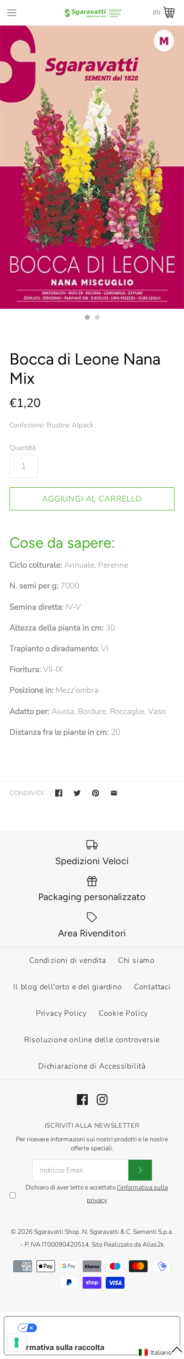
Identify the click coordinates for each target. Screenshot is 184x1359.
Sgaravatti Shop (56, 1231)
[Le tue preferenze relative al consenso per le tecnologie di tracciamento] (16, 1342)
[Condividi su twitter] (77, 793)
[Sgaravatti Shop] (92, 12)
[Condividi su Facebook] (58, 793)
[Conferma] (140, 1170)
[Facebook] (82, 1099)
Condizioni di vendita (67, 960)
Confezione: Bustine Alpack (51, 425)
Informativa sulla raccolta (58, 1347)
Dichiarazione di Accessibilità (92, 1066)
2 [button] (96, 318)
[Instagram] (102, 1099)
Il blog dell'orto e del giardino (67, 987)
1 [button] (87, 318)
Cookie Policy (123, 1013)
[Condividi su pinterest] (95, 793)
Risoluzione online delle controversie (92, 1040)
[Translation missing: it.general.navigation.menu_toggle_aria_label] (12, 12)
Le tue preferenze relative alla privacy (102, 1327)
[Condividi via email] (113, 793)
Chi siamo (136, 960)
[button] (161, 1352)
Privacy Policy (61, 1013)
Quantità (22, 447)
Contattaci (152, 987)
